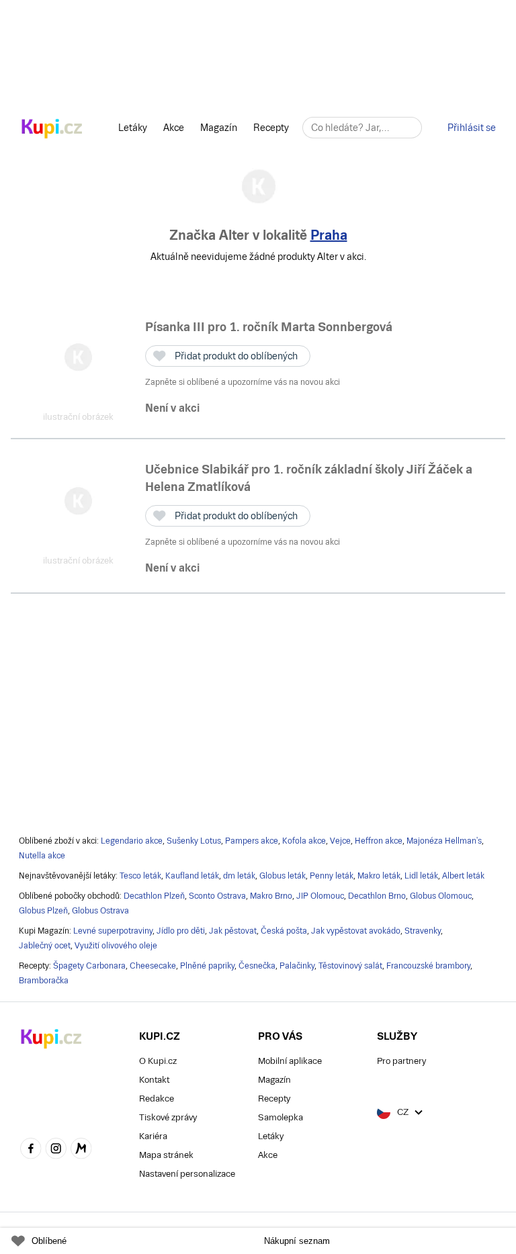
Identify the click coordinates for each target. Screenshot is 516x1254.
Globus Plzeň (43, 910)
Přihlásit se (471, 127)
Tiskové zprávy (168, 1117)
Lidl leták (421, 876)
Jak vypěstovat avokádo (355, 931)
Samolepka (280, 1117)
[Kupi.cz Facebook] (31, 1150)
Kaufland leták (192, 876)
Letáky (132, 127)
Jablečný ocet (45, 945)
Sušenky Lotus (194, 841)
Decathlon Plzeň (154, 896)
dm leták (239, 876)
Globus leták (282, 876)
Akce (173, 127)
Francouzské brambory (428, 966)
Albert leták (463, 876)
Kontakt (154, 1080)
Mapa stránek (166, 1155)
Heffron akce (378, 841)
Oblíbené (49, 1241)
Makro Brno (271, 896)
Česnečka (257, 966)
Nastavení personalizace (187, 1174)
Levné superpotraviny (113, 931)
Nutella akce (42, 855)
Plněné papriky (207, 966)
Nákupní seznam (297, 1241)
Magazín (218, 127)
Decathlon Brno (377, 896)
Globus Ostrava (100, 910)
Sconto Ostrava (217, 896)
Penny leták (331, 876)
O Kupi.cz (158, 1061)
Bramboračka (44, 980)
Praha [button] (328, 235)
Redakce (156, 1098)
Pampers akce (251, 841)
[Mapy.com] (81, 1150)
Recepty (271, 127)
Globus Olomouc (441, 896)
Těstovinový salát (350, 966)
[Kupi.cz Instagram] (56, 1150)
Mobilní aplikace (290, 1061)
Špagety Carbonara (89, 966)
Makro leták (378, 876)
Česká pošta (284, 931)
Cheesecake (153, 966)
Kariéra (153, 1136)
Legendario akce (132, 841)
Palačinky (297, 966)
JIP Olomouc (320, 896)
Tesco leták (140, 876)
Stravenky (422, 931)
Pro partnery (401, 1061)
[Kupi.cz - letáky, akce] (52, 129)
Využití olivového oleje (116, 945)
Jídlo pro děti (181, 931)
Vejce (340, 841)
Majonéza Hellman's (444, 841)
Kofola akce (304, 841)
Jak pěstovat (233, 931)
